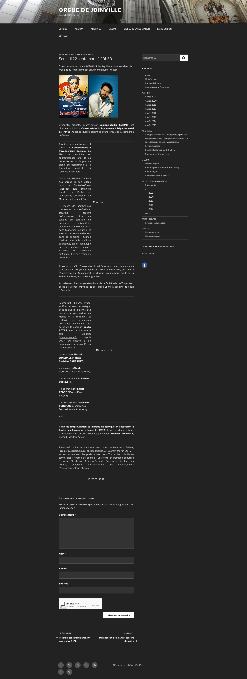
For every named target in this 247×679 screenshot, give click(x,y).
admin (89, 55)
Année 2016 (150, 113)
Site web (63, 583)
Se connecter (148, 253)
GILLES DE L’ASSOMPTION (137, 29)
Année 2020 (151, 101)
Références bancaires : (155, 223)
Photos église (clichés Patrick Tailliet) (162, 167)
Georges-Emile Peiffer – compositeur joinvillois (166, 134)
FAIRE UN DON (164, 29)
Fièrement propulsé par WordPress (129, 665)
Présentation (151, 185)
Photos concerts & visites (157, 175)
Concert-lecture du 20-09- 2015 (160, 150)
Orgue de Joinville (90, 10)
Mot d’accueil (151, 79)
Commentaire (67, 514)
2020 (151, 197)
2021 (151, 193)
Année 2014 (150, 121)
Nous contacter (152, 232)
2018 (151, 205)
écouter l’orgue (152, 163)
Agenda (148, 189)
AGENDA (79, 29)
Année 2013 (150, 125)
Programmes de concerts (157, 154)
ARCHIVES (96, 29)
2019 (151, 201)
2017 (151, 209)
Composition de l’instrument (158, 87)
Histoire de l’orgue (153, 83)
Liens (147, 213)
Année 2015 (150, 117)
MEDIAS (112, 29)
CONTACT (63, 36)
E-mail (63, 568)
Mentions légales (153, 236)
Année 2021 (150, 96)
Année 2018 (150, 105)
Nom (62, 553)
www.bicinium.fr (68, 337)
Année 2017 (150, 109)
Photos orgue (151, 171)
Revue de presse (152, 146)
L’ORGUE (63, 29)
